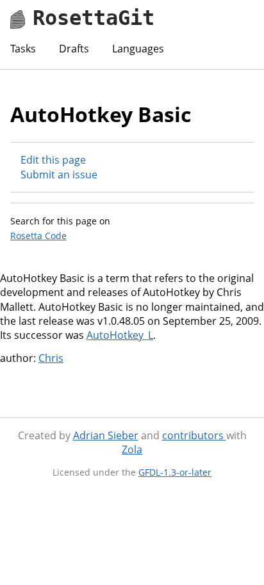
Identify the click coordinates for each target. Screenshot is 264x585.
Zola (132, 449)
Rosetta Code (38, 236)
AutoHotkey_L (120, 335)
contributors (194, 435)
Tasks (23, 49)
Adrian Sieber (105, 435)
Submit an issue (59, 175)
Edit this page (53, 160)
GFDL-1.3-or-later (174, 472)
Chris (50, 358)
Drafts (74, 49)
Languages (138, 49)
